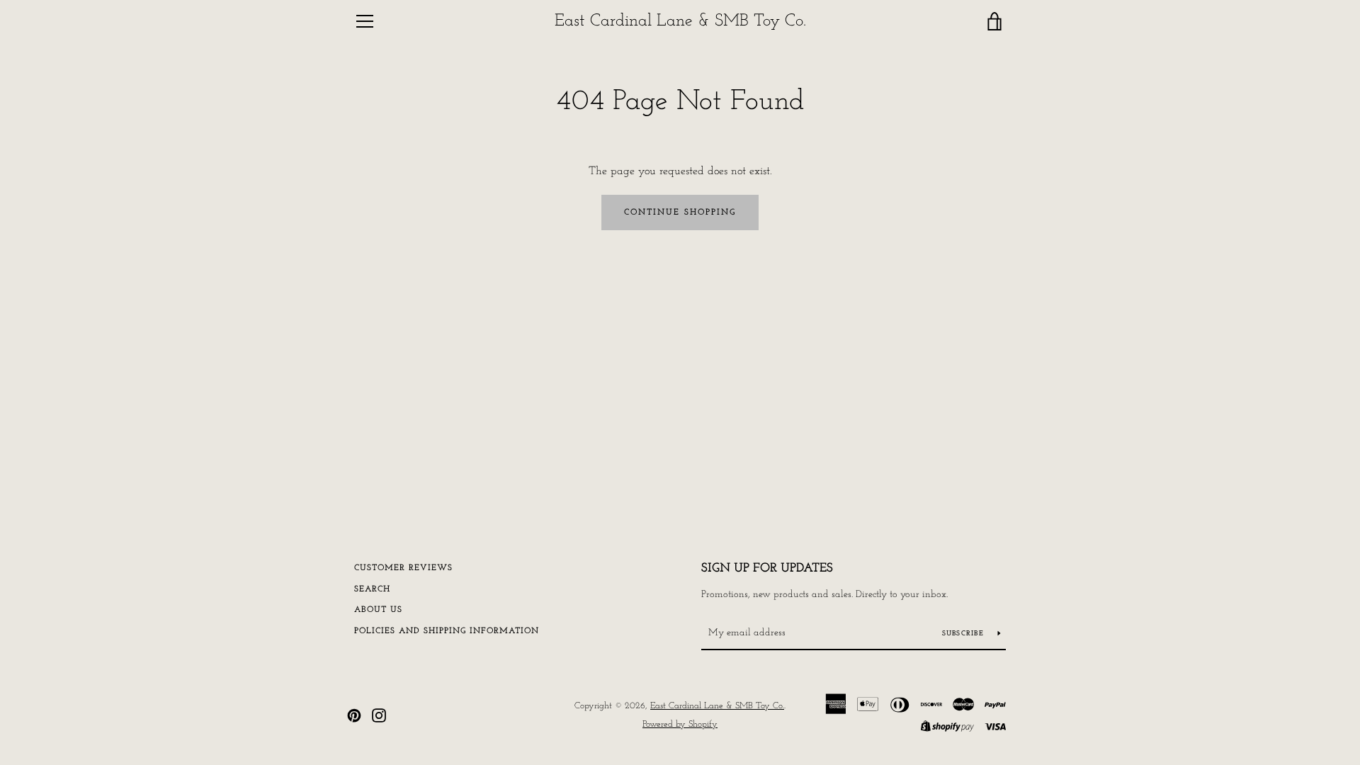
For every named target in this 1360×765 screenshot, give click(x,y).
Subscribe (964, 634)
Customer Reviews (403, 568)
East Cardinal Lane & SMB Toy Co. (680, 21)
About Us (378, 610)
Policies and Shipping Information (446, 631)
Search (372, 589)
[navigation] (364, 21)
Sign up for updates (767, 568)
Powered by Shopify (680, 724)
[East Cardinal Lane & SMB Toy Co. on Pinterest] (354, 714)
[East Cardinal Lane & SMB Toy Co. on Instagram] (379, 714)
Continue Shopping (680, 212)
